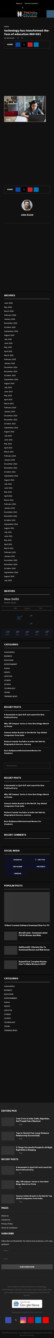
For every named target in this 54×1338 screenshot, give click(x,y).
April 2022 (8, 496)
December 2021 (10, 512)
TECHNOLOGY (9, 688)
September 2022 (11, 476)
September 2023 (11, 427)
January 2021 (9, 556)
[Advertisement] (27, 74)
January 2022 (9, 508)
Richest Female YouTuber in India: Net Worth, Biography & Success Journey (24, 742)
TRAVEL (7, 692)
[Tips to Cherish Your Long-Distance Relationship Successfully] (8, 1136)
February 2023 (10, 456)
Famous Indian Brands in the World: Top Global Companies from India (34, 1197)
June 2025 (8, 343)
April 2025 (8, 351)
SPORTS (7, 684)
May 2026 (8, 307)
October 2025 (10, 327)
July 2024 (8, 387)
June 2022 (8, 488)
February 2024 (10, 407)
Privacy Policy (7, 1223)
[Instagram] (23, 1320)
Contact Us (5, 1219)
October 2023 (10, 423)
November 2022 (10, 468)
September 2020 (11, 572)
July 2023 (8, 435)
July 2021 (8, 532)
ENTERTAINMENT (10, 664)
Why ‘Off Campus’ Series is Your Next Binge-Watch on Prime (32, 1182)
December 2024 (10, 367)
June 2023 (8, 439)
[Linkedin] (38, 1320)
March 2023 (8, 451)
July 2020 (8, 580)
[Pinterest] (31, 1320)
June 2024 (8, 391)
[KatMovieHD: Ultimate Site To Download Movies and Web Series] (10, 950)
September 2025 (11, 331)
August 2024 (9, 383)
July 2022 (8, 484)
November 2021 (10, 516)
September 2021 (11, 524)
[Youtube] (46, 1320)
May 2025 (8, 347)
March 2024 (8, 403)
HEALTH (7, 672)
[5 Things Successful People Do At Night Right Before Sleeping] (8, 1150)
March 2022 (8, 500)
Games (7, 668)
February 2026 (10, 315)
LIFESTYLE (8, 676)
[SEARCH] (47, 765)
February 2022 (10, 504)
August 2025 (9, 335)
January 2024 (9, 411)
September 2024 (11, 379)
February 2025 (10, 359)
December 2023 (10, 415)
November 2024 (10, 371)
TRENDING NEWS (10, 696)
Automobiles (9, 652)
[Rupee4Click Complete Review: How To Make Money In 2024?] (10, 964)
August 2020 (9, 576)
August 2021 (9, 528)
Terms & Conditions (31, 3)
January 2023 (9, 460)
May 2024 (8, 395)
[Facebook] (8, 1320)
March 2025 (8, 355)
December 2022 (10, 464)
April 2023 (8, 447)
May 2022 (8, 492)
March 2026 (8, 311)
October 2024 (10, 375)
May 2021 (8, 540)
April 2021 (8, 544)
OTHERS (7, 680)
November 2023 (10, 419)
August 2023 (9, 431)
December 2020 (10, 560)
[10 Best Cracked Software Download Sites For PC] (27, 907)
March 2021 (8, 548)
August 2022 (9, 480)
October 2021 (10, 520)
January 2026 (9, 319)
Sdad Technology (28, 1335)
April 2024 (8, 399)
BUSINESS (8, 656)
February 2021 (10, 552)
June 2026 (8, 303)
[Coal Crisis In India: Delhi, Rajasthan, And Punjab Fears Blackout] (8, 1121)
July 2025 (8, 339)
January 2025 (9, 363)
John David (10, 38)
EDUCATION (8, 660)
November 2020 (10, 564)
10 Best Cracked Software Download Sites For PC (27, 925)
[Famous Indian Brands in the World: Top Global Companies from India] (8, 1199)
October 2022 (10, 472)
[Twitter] (16, 1320)
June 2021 (8, 536)
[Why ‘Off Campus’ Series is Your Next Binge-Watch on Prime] (8, 1184)
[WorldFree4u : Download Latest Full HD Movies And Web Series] (10, 936)
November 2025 (10, 323)
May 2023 (8, 443)
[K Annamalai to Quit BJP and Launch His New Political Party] (8, 1170)
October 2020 (10, 568)
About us (19, 3)
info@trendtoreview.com (31, 1312)
